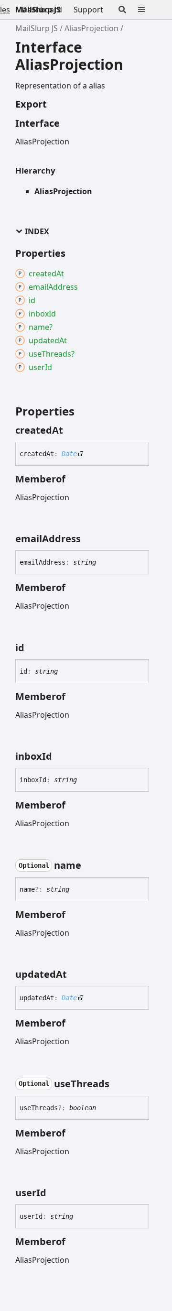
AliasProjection (91, 28)
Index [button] (37, 231)
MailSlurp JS (38, 9)
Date (69, 454)
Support (88, 9)
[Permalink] (71, 430)
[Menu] (147, 9)
